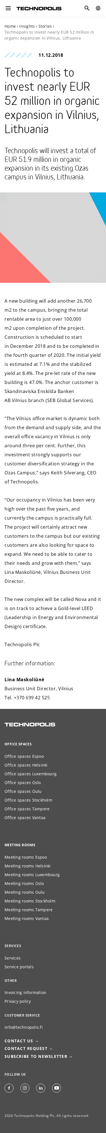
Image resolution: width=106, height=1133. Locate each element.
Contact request (26, 1048)
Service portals (19, 966)
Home (10, 26)
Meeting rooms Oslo (24, 883)
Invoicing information (25, 992)
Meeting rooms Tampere (29, 909)
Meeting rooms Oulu (25, 892)
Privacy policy (18, 1001)
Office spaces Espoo (24, 756)
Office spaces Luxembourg (31, 773)
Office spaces (18, 744)
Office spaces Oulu (23, 791)
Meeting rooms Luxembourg (32, 874)
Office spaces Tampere (27, 808)
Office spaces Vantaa (25, 817)
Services (13, 958)
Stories (45, 26)
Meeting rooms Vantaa (27, 918)
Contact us (19, 1040)
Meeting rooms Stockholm (30, 901)
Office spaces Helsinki (26, 765)
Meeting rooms (20, 845)
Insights (27, 26)
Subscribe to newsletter (36, 1056)
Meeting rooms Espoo (26, 857)
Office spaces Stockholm (28, 800)
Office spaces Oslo (23, 782)
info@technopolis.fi (24, 1027)
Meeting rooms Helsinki (28, 866)
